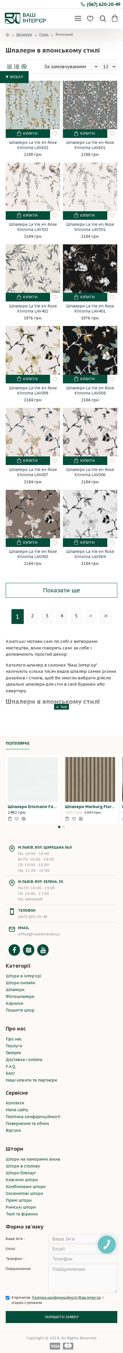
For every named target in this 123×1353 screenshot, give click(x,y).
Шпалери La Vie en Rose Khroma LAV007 (33, 472)
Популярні (17, 743)
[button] (59, 827)
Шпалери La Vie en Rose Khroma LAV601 (90, 145)
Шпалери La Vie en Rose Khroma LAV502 (33, 227)
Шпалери (24, 34)
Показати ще (61, 590)
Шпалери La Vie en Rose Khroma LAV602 (33, 145)
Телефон (14, 1259)
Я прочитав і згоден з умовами (57, 1300)
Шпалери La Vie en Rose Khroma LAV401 (90, 308)
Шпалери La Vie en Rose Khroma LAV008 (90, 390)
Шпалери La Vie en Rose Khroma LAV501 (90, 227)
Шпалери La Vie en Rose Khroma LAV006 (90, 472)
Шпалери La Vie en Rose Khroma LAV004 (90, 554)
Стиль (43, 34)
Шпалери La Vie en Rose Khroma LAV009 (33, 390)
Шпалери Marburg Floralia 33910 (90, 806)
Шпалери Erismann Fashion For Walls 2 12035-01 (33, 806)
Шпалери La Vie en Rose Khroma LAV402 (33, 308)
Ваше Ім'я (14, 1239)
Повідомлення (18, 1269)
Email (10, 1249)
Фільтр (16, 77)
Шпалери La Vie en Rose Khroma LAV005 (33, 554)
